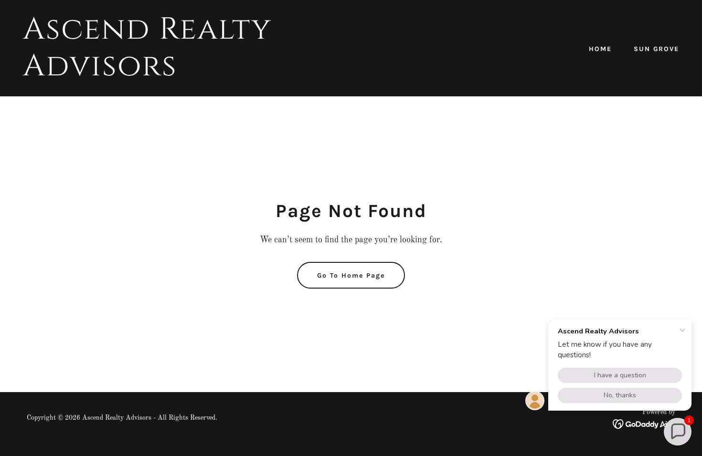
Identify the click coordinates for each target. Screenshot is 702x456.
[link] (183, 73)
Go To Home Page (351, 275)
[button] (677, 432)
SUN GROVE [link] (656, 49)
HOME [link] (600, 49)
